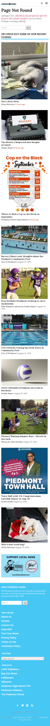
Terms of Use (8, 641)
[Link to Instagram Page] (28, 704)
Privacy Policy (8, 637)
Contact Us (7, 625)
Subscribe (6, 629)
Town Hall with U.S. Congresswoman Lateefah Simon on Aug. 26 (21, 497)
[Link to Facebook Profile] (18, 704)
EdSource (6, 681)
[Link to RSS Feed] (32, 704)
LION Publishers (10, 669)
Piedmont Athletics (11, 690)
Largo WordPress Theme (22, 717)
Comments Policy (10, 646)
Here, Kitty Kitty (10, 101)
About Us (6, 616)
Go (28, 27)
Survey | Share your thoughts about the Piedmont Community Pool (22, 257)
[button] (42, 3)
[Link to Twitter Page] (23, 704)
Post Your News (10, 633)
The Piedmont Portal (12, 694)
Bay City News (9, 673)
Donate (5, 620)
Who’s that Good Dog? (13, 544)
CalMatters (7, 677)
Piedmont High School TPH (16, 686)
